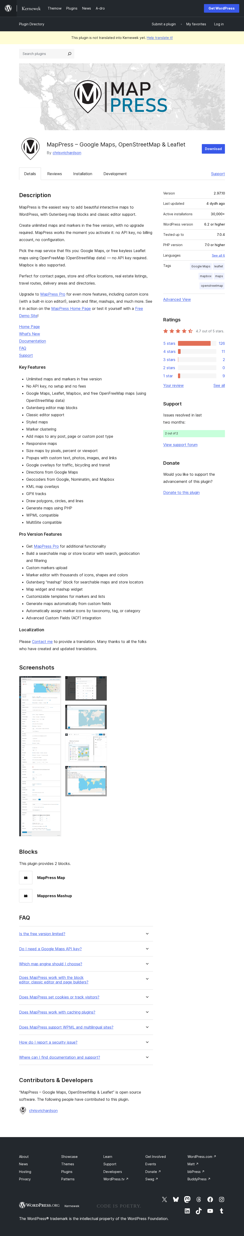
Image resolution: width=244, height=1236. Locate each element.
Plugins (66, 1172)
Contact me (42, 641)
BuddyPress (199, 1179)
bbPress (196, 1172)
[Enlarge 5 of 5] (100, 772)
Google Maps (200, 266)
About (24, 1157)
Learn (107, 1157)
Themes (67, 1164)
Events (150, 1164)
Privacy (25, 1179)
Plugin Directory (31, 24)
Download (213, 149)
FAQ (22, 348)
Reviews (54, 173)
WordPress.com (202, 1157)
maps (219, 276)
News (23, 1164)
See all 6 (218, 255)
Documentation (32, 341)
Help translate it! (160, 38)
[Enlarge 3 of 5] (100, 711)
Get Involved (155, 1157)
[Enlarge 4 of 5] (100, 739)
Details (30, 173)
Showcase (69, 1157)
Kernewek (72, 1206)
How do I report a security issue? (48, 1042)
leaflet (218, 266)
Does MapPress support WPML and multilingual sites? (66, 1027)
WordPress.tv (116, 1179)
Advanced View (177, 299)
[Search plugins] (69, 54)
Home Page (29, 326)
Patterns (68, 1179)
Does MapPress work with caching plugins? (57, 1012)
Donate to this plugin (181, 492)
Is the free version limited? (42, 934)
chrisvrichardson (67, 152)
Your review (173, 385)
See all (219, 385)
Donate (153, 1172)
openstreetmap (212, 285)
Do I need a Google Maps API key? (50, 949)
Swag (151, 1179)
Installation (82, 173)
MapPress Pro (52, 294)
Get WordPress (221, 8)
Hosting (25, 1172)
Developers (112, 1172)
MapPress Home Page (71, 308)
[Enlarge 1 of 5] (54, 682)
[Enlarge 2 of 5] (100, 682)
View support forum (180, 444)
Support (218, 173)
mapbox (205, 276)
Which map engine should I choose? (50, 964)
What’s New (29, 333)
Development (115, 173)
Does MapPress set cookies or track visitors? (59, 997)
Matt (193, 1164)
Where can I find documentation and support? (59, 1057)
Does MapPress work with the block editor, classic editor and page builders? (53, 979)
